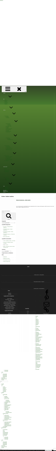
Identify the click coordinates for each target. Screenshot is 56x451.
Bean (27, 326)
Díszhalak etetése (7, 171)
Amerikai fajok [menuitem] (37, 333)
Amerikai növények (8, 147)
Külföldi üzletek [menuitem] (5, 444)
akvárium (28, 318)
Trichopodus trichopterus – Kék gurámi (9, 307)
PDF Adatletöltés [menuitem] (5, 426)
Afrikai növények (8, 146)
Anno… (5, 168)
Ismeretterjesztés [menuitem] (7, 423)
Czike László (5, 242)
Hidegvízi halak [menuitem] (6, 410)
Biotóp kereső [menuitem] (3, 445)
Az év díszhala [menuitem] (5, 436)
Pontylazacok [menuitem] (37, 329)
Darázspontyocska (27, 329)
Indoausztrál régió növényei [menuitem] (39, 349)
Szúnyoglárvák (9, 314)
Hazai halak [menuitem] (37, 343)
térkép (27, 349)
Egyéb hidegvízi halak (10, 139)
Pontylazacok (7, 117)
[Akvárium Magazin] (27, 369)
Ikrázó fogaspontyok (8, 129)
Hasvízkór (9, 300)
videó (27, 350)
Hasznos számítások (9, 298)
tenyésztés (28, 347)
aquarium (28, 324)
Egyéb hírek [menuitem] (37, 323)
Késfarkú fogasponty (28, 338)
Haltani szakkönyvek (8, 157)
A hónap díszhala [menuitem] (38, 361)
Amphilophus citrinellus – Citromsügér (10, 240)
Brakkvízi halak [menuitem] (38, 340)
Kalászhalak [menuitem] (6, 406)
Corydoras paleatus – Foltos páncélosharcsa (9, 304)
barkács (27, 325)
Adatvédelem (9, 294)
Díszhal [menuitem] (4, 386)
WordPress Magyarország (6, 261)
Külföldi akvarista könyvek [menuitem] (8, 424)
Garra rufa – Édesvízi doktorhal (9, 306)
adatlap (27, 315)
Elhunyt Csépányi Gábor (6, 236)
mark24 (4, 240)
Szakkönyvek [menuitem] (37, 321)
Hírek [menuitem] (2, 385)
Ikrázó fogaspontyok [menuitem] (7, 405)
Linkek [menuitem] (2, 372)
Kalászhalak (7, 130)
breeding (28, 328)
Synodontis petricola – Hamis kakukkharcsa (39, 288)
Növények (6, 101)
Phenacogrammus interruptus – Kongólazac (39, 281)
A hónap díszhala (7, 167)
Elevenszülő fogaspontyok (9, 128)
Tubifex (10, 315)
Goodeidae (28, 335)
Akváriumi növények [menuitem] (5, 414)
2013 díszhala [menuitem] (6, 370)
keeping (27, 337)
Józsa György (28, 336)
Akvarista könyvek (7, 155)
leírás (27, 339)
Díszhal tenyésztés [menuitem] (38, 365)
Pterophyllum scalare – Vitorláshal (10, 308)
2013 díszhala (7, 179)
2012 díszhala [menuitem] (37, 369)
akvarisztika (28, 317)
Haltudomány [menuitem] (4, 387)
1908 (27, 313)
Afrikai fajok (9, 124)
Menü (25, 91)
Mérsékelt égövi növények (9, 149)
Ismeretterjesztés (8, 158)
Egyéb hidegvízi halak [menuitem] (38, 344)
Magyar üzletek (6, 188)
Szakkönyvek (6, 102)
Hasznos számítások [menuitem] (4, 378)
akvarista (28, 316)
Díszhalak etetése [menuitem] (38, 366)
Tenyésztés (6, 103)
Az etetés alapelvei (9, 323)
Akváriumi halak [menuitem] (5, 395)
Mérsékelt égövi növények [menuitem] (39, 351)
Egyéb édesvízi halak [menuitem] (7, 407)
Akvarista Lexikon (5, 166)
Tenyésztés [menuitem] (37, 322)
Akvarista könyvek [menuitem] (5, 420)
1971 (27, 314)
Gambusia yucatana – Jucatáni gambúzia (39, 274)
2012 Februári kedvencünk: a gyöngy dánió (9, 322)
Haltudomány (6, 100)
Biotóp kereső (4, 190)
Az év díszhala (6, 177)
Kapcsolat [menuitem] (3, 379)
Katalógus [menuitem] (3, 393)
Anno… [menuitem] (37, 362)
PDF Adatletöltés (6, 160)
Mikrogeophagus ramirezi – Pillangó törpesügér (9, 305)
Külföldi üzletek (6, 189)
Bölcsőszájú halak (8, 123)
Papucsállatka (9, 316)
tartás (27, 346)
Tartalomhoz (1, 0)
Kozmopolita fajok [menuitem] (38, 350)
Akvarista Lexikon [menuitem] (4, 428)
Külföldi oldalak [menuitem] (5, 442)
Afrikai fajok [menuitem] (37, 332)
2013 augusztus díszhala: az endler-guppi (10, 317)
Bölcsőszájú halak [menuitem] (7, 398)
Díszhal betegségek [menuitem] (38, 364)
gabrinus (4, 246)
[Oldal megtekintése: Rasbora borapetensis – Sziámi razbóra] (22, 204)
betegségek (28, 327)
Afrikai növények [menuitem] (38, 347)
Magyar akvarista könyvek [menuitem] (8, 425)
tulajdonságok (28, 348)
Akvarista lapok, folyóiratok (9, 156)
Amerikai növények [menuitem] (38, 348)
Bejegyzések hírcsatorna (6, 258)
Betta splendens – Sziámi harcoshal (9, 299)
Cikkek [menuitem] (36, 363)
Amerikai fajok (9, 125)
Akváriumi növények (7, 145)
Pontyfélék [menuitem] (37, 328)
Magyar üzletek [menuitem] (5, 443)
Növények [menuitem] (4, 388)
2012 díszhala (7, 178)
